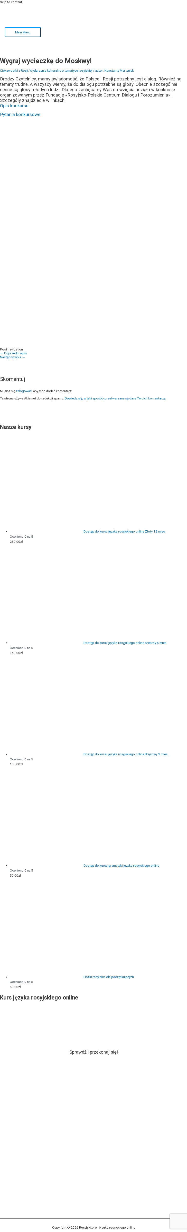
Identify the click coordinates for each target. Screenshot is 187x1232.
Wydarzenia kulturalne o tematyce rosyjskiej (60, 70)
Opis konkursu (14, 105)
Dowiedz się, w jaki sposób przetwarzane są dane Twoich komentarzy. (115, 398)
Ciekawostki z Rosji (14, 70)
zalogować (24, 391)
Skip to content (11, 2)
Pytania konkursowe (20, 114)
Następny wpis (12, 357)
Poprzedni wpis (13, 353)
